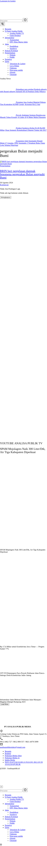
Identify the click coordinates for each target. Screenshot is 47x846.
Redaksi (8, 753)
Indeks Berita (10, 760)
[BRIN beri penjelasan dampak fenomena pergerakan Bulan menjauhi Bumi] (23, 164)
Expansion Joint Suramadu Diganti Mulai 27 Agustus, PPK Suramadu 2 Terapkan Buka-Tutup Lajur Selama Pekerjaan (22, 143)
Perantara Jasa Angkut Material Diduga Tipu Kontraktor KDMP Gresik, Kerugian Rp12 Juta (23, 103)
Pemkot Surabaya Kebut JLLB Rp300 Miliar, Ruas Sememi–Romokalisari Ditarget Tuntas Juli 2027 (23, 129)
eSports (12, 838)
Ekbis (7, 827)
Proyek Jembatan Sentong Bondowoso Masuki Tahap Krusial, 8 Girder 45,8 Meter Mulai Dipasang (23, 116)
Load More (4, 704)
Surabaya (13, 814)
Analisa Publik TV (17, 799)
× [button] (1, 787)
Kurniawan (4, 185)
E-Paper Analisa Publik (14, 797)
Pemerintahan (5, 166)
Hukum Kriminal (11, 817)
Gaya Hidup (14, 832)
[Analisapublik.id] (23, 17)
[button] (25, 20)
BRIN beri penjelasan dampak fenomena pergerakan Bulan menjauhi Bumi (22, 174)
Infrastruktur (9, 804)
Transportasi (14, 806)
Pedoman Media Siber (13, 756)
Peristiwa (8, 825)
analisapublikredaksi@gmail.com (12, 747)
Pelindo (12, 821)
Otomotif (13, 840)
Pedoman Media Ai (12, 758)
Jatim (7, 810)
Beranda (8, 751)
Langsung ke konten (8, 1)
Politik (12, 823)
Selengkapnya (5, 197)
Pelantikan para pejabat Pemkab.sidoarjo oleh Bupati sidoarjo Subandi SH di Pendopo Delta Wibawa (23, 90)
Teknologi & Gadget (17, 830)
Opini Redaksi (15, 801)
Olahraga (13, 834)
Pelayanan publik (16, 836)
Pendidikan (14, 812)
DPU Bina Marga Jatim (19, 808)
